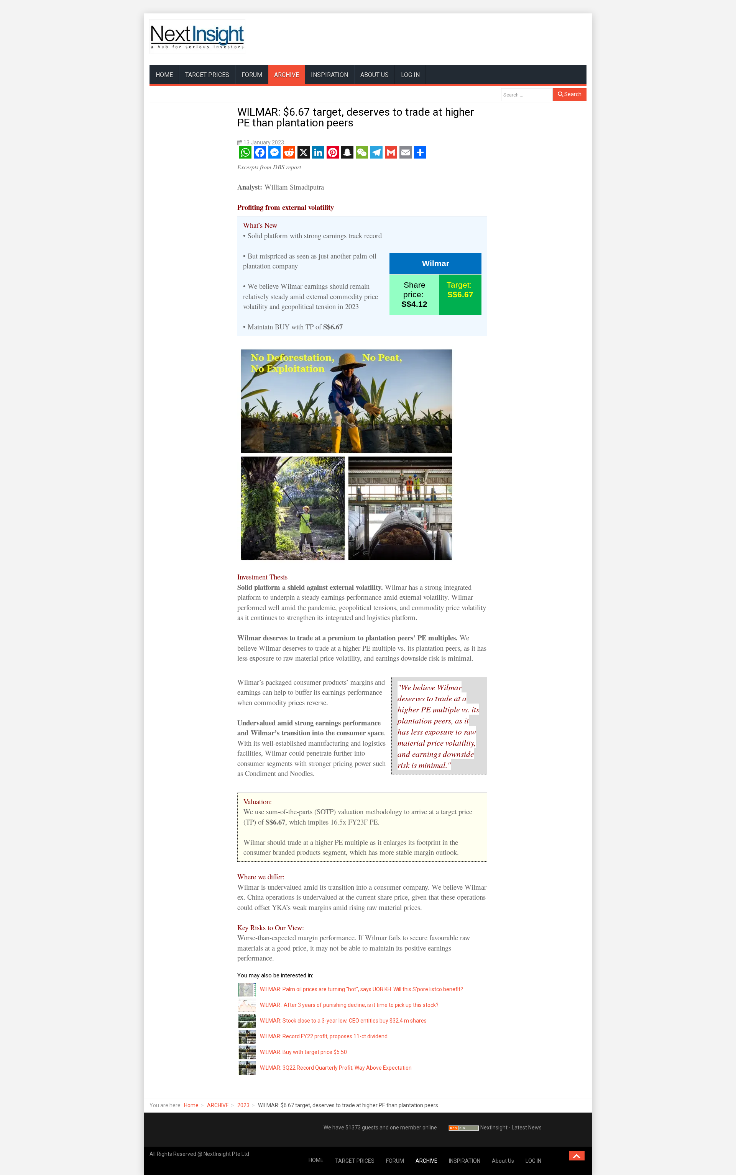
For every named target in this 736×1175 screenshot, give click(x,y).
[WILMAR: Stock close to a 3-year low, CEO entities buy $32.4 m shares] (247, 1021)
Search (572, 94)
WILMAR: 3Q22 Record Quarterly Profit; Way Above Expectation (336, 1068)
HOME (164, 75)
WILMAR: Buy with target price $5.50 (303, 1052)
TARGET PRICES (207, 75)
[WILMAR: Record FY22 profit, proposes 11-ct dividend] (247, 1036)
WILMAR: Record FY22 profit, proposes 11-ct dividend (324, 1036)
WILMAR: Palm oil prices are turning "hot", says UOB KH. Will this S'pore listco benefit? (361, 989)
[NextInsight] (197, 36)
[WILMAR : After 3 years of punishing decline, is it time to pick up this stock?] (247, 1005)
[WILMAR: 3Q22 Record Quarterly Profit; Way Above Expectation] (247, 1068)
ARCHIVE (286, 75)
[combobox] (527, 94)
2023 (243, 1105)
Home (191, 1105)
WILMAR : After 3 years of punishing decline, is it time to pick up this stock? (349, 1005)
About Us (374, 75)
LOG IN (410, 75)
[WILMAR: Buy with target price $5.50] (247, 1052)
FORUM (252, 75)
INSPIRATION (329, 75)
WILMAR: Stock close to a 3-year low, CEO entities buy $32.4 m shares (343, 1021)
